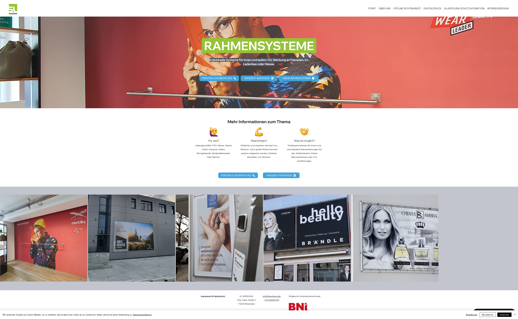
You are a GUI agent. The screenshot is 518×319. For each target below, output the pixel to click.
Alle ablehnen (487, 314)
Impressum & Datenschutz (213, 296)
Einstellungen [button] (471, 314)
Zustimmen (504, 314)
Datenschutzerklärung (142, 314)
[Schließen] (514, 315)
